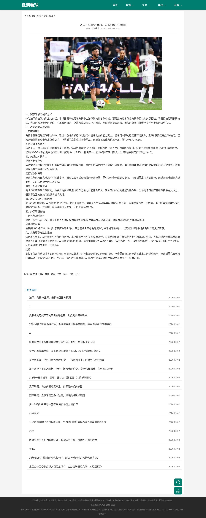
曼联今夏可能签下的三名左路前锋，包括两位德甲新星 (58, 315)
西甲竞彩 (34, 413)
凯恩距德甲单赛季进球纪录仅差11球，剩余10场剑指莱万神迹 (62, 342)
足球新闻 (48, 15)
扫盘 (40, 274)
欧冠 (53, 274)
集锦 (160, 5)
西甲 (31, 431)
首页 (115, 5)
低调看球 (94, 505)
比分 (77, 274)
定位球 (33, 274)
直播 (128, 5)
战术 (65, 274)
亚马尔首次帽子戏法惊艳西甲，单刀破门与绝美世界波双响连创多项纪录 (67, 422)
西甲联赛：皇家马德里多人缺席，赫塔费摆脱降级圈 (57, 395)
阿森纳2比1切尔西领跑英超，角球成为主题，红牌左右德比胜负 (63, 440)
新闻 (176, 5)
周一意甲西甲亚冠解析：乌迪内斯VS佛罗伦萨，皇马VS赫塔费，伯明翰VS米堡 (71, 368)
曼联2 (32, 448)
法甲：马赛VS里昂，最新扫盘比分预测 (50, 297)
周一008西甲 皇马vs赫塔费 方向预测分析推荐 (53, 404)
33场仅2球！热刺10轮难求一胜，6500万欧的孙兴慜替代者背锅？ (64, 457)
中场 (46, 274)
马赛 (71, 274)
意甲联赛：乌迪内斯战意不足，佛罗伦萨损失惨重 (55, 386)
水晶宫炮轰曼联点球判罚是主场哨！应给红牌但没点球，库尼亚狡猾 (65, 466)
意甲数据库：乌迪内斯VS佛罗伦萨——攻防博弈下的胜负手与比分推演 (67, 359)
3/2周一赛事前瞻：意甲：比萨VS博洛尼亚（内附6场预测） (61, 377)
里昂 (59, 274)
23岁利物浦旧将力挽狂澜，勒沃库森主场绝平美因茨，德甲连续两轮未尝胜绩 (70, 324)
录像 (144, 5)
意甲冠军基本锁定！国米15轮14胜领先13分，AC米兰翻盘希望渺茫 (65, 351)
